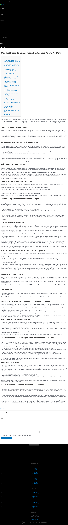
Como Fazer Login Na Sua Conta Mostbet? (12, 108)
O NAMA (35, 468)
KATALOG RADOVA (35, 473)
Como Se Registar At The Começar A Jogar (12, 68)
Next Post (2, 408)
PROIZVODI (35, 472)
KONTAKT (35, 474)
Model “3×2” (35, 495)
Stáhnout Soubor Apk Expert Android (11, 60)
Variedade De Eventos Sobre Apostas (11, 64)
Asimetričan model (35, 493)
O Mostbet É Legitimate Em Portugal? (11, 91)
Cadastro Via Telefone (8, 107)
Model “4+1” (35, 491)
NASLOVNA (35, 466)
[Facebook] (1, 47)
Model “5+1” (35, 492)
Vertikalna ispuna (35, 497)
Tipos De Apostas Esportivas (9, 73)
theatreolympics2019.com (36, 139)
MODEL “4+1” (35, 470)
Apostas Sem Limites (8, 114)
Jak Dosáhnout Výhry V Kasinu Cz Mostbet (12, 112)
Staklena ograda (35, 496)
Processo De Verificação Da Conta (10, 69)
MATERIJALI (35, 469)
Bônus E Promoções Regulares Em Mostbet (12, 102)
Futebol (5, 103)
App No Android (7, 74)
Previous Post (3, 406)
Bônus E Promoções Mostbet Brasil (10, 90)
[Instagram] (4, 47)
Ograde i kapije (35, 499)
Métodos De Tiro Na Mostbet (9, 83)
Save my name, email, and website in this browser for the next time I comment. (17, 435)
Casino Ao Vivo (7, 95)
